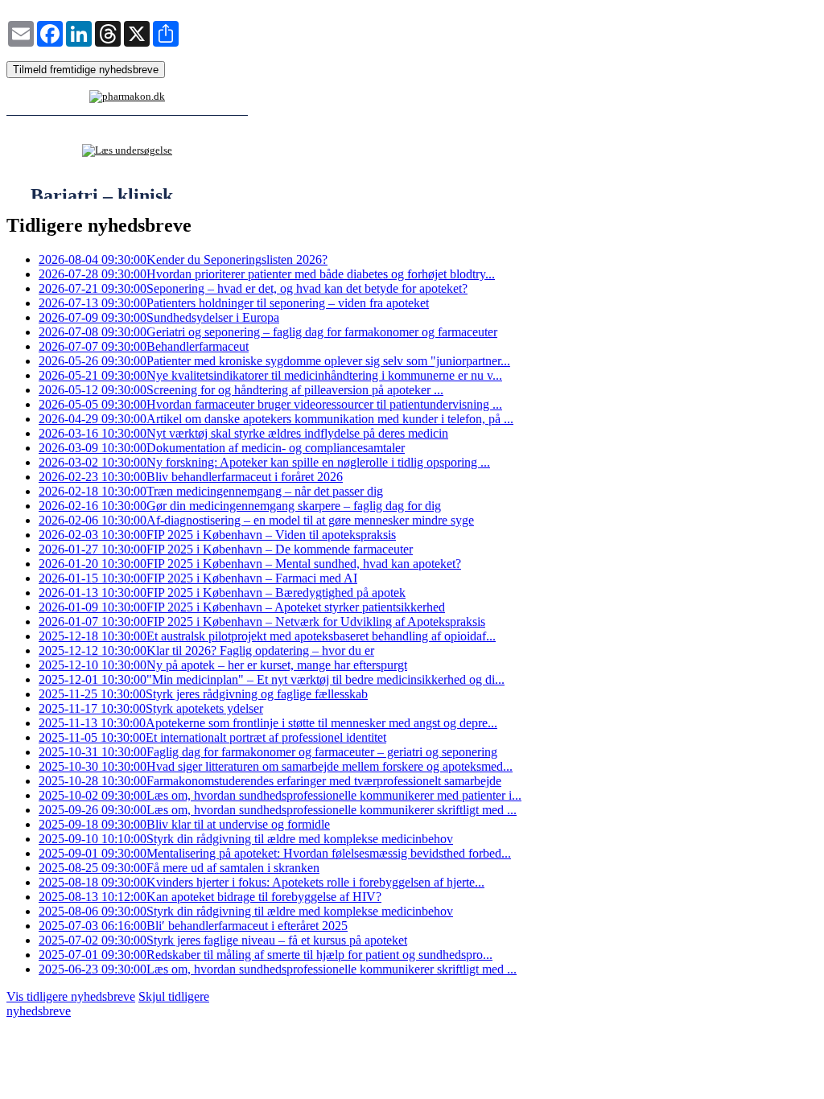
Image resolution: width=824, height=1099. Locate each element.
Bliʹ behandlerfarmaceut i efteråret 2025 (193, 925)
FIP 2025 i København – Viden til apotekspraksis (217, 534)
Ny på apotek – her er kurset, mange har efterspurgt (223, 665)
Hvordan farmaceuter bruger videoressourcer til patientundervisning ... (270, 404)
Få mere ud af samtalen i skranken (179, 868)
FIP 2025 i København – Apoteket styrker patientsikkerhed (242, 607)
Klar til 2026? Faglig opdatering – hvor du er (206, 650)
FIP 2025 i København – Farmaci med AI (198, 578)
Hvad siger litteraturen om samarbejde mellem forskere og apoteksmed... (276, 766)
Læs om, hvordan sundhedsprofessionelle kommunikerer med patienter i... (280, 795)
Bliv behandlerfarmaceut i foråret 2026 (191, 477)
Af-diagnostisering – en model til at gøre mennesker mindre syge (256, 520)
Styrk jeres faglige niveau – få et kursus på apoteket (223, 940)
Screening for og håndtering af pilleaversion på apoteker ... (241, 390)
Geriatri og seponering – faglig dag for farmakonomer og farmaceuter (268, 332)
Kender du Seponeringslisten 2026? (183, 259)
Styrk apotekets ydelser (151, 708)
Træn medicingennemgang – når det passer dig (211, 491)
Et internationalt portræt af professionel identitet (212, 737)
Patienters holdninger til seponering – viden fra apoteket (234, 303)
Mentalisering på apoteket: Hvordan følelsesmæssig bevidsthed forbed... (275, 853)
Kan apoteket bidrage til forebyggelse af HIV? (210, 896)
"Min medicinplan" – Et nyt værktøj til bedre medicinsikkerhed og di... (272, 679)
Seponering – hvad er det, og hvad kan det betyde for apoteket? (253, 288)
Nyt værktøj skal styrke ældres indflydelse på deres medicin (243, 433)
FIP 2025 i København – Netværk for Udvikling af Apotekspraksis (262, 621)
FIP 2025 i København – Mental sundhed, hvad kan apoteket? (250, 563)
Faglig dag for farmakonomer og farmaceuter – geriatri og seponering (268, 752)
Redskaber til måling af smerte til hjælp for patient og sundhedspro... (265, 954)
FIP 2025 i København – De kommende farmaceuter (226, 549)
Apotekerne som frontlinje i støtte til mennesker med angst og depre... (268, 723)
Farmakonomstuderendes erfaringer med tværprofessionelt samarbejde (270, 781)
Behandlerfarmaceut (144, 346)
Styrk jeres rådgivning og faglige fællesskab (203, 694)
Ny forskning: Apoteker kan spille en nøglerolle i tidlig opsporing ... (264, 462)
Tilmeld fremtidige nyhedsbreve (86, 70)
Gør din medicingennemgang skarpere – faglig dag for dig (240, 505)
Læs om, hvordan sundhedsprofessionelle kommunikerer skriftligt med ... (278, 810)
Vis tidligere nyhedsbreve (70, 996)
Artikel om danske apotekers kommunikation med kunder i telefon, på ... (276, 419)
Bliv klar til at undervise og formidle (184, 824)
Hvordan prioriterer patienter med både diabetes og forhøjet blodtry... (267, 274)
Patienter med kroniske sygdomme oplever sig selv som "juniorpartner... (274, 361)
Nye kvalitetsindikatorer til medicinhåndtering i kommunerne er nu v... (270, 375)
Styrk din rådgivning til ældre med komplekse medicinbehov (246, 839)
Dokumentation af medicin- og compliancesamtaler (222, 448)
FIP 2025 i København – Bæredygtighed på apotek (222, 592)
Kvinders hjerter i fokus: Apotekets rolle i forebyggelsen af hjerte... (261, 882)
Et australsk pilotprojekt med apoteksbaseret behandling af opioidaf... (267, 636)
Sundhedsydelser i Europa (159, 317)
